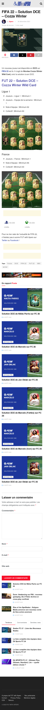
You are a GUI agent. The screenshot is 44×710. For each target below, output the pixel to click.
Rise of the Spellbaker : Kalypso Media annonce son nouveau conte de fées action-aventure (27, 609)
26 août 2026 (7, 317)
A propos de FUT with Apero (11, 695)
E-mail (5, 555)
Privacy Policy (15, 698)
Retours (11, 700)
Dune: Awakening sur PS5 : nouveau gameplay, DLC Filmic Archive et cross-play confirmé (27, 596)
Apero (11, 21)
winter (5, 267)
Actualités (8, 309)
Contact (4, 698)
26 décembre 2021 (24, 21)
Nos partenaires (30, 695)
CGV (3, 700)
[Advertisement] (22, 63)
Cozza (9, 263)
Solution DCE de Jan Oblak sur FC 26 (20, 379)
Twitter (4, 240)
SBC (38, 263)
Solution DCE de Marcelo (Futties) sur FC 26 (21, 414)
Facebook (14, 240)
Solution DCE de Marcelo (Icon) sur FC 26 (22, 448)
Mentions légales (29, 698)
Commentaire (8, 510)
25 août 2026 (7, 485)
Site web (5, 566)
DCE (16, 263)
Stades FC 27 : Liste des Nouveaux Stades (27, 629)
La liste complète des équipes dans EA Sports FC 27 (27, 650)
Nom (5, 543)
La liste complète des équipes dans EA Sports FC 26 (27, 640)
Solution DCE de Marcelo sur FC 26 (19, 346)
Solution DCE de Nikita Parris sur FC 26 (21, 313)
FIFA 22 (23, 263)
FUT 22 (31, 263)
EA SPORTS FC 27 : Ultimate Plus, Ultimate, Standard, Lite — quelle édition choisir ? (26, 662)
